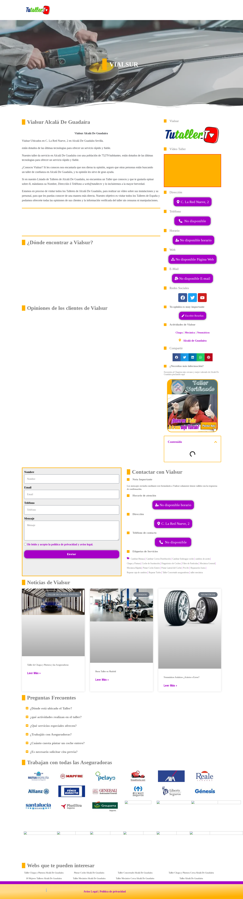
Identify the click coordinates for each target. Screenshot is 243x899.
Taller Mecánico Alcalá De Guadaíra (89, 878)
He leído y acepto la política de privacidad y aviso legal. (60, 544)
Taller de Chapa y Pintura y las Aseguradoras (48, 665)
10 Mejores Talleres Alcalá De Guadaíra (44, 878)
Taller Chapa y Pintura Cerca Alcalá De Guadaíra (191, 873)
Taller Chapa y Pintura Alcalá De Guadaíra (44, 873)
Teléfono (29, 502)
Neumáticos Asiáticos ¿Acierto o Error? (181, 677)
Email (27, 487)
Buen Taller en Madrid (105, 671)
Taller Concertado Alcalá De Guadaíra (135, 873)
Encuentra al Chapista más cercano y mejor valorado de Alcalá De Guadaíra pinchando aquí (191, 373)
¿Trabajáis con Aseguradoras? (51, 734)
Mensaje (29, 518)
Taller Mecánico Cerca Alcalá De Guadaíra (135, 878)
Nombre (29, 472)
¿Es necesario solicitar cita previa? (54, 752)
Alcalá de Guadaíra (195, 340)
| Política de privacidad (112, 891)
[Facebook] (182, 297)
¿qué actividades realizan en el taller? (56, 717)
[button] (192, 278)
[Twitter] (192, 297)
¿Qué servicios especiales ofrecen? (53, 726)
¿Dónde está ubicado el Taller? (51, 708)
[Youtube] (202, 297)
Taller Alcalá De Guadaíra (191, 878)
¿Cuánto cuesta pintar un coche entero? (57, 743)
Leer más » (34, 673)
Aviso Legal (90, 891)
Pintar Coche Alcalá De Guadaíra (89, 873)
